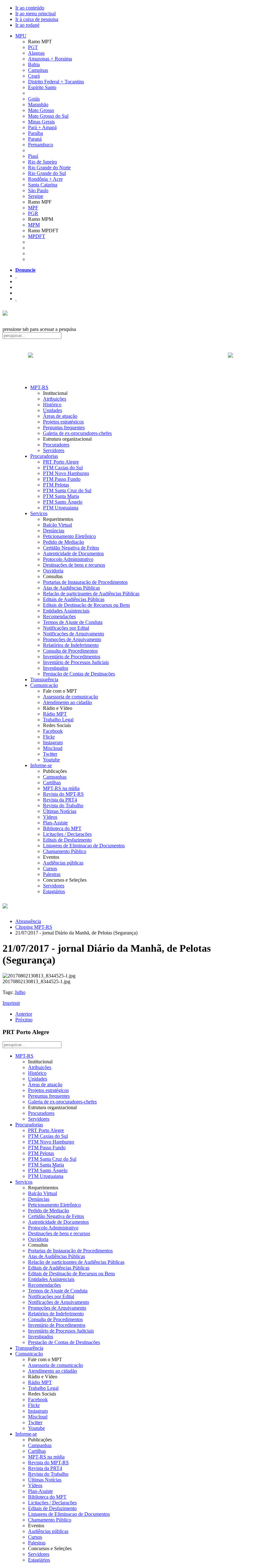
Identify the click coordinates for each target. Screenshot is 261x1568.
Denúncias (53, 530)
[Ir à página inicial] (130, 362)
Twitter (50, 754)
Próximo (23, 1019)
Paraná (35, 139)
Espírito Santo (42, 87)
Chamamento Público (64, 851)
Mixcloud (52, 748)
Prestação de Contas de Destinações (79, 673)
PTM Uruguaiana (60, 507)
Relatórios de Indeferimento (71, 645)
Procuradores (56, 444)
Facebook (53, 731)
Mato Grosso (41, 110)
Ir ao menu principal (35, 13)
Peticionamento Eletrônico (69, 536)
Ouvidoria (53, 570)
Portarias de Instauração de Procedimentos (85, 582)
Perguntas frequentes (64, 427)
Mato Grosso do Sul (48, 116)
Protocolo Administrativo (68, 559)
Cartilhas (52, 782)
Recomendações (59, 616)
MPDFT (36, 236)
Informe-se (41, 765)
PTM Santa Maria (61, 496)
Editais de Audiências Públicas (73, 599)
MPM (34, 225)
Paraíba (35, 133)
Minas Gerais (41, 121)
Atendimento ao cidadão (67, 702)
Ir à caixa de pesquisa (36, 19)
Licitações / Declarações (67, 834)
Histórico (52, 404)
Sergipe (35, 196)
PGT (33, 47)
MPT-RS (39, 387)
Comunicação (44, 685)
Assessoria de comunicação (70, 696)
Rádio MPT (55, 714)
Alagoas (36, 53)
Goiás (34, 99)
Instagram (53, 742)
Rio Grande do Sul (47, 173)
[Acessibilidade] (16, 275)
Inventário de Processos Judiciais (76, 662)
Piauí (33, 156)
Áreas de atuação (60, 416)
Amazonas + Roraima (50, 58)
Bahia (34, 64)
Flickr (49, 736)
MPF (33, 207)
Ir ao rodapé (27, 25)
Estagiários (54, 891)
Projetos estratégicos (63, 421)
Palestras (51, 874)
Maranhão (38, 104)
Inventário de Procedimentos (71, 656)
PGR (33, 213)
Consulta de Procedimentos (70, 651)
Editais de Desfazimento (67, 840)
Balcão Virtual (57, 525)
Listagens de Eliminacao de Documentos (84, 845)
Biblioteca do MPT (62, 828)
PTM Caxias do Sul (63, 467)
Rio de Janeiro (42, 161)
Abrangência (28, 921)
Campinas (38, 70)
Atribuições (54, 399)
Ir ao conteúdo (29, 7)
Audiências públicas (63, 862)
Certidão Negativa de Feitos (71, 547)
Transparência (44, 679)
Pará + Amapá (42, 127)
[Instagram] (16, 298)
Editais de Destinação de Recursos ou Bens (86, 605)
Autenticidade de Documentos (73, 553)
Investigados (55, 668)
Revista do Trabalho (63, 805)
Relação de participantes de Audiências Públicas (91, 593)
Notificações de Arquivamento (73, 633)
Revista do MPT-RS (63, 794)
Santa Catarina (42, 184)
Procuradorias (44, 456)
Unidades (52, 410)
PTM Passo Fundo (62, 479)
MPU (20, 35)
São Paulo (38, 190)
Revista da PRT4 (60, 799)
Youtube (51, 759)
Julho (20, 992)
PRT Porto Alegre (61, 462)
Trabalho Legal (58, 719)
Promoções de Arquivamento (72, 639)
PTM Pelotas (56, 484)
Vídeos (50, 817)
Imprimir (11, 1003)
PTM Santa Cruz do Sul (67, 490)
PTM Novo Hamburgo (66, 473)
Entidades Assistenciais (66, 610)
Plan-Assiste (55, 822)
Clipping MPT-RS (33, 927)
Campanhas (55, 777)
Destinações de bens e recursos (74, 565)
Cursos (50, 868)
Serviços (38, 513)
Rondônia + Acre (45, 179)
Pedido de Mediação (63, 542)
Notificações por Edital (66, 628)
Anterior (23, 1014)
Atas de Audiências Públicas (71, 588)
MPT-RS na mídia (61, 788)
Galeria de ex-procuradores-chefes (77, 433)
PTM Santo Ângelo (62, 502)
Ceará (34, 76)
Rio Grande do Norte (49, 167)
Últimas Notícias (59, 811)
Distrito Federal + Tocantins (56, 81)
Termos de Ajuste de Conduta (72, 622)
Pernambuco (40, 144)
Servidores (53, 450)
